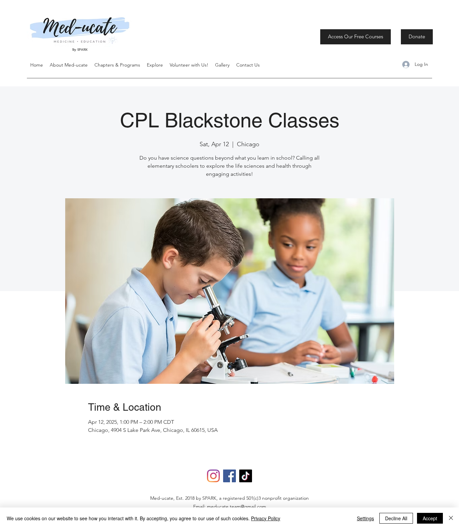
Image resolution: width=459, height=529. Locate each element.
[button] (154, 65)
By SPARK (80, 49)
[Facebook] (229, 476)
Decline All (396, 518)
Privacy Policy (265, 518)
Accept (430, 518)
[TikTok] (245, 476)
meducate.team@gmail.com (236, 506)
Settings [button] (365, 518)
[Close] (451, 518)
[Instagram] (213, 476)
